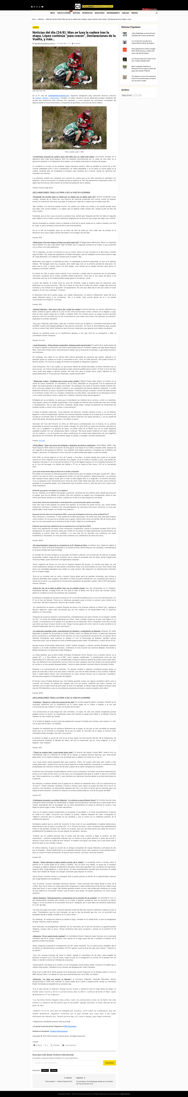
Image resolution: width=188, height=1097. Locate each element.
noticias (53, 1070)
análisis (38, 98)
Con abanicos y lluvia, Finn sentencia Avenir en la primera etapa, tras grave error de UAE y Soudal (144, 78)
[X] (37, 7)
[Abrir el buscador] (156, 13)
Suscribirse (110, 1063)
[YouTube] (42, 7)
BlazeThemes (125, 1094)
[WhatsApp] (39, 7)
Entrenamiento (113, 13)
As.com (42, 441)
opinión (45, 98)
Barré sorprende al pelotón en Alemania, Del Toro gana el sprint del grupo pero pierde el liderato (144, 69)
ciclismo (45, 1070)
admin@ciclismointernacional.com (45, 43)
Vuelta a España (64, 12)
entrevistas (54, 98)
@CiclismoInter (70, 1026)
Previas (134, 13)
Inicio (52, 13)
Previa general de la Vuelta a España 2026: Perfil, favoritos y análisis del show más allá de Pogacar (143, 51)
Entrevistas (87, 13)
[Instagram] (34, 7)
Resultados (99, 13)
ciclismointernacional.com (58, 96)
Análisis (125, 13)
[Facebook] (32, 7)
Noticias (76, 13)
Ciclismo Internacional (58, 1031)
